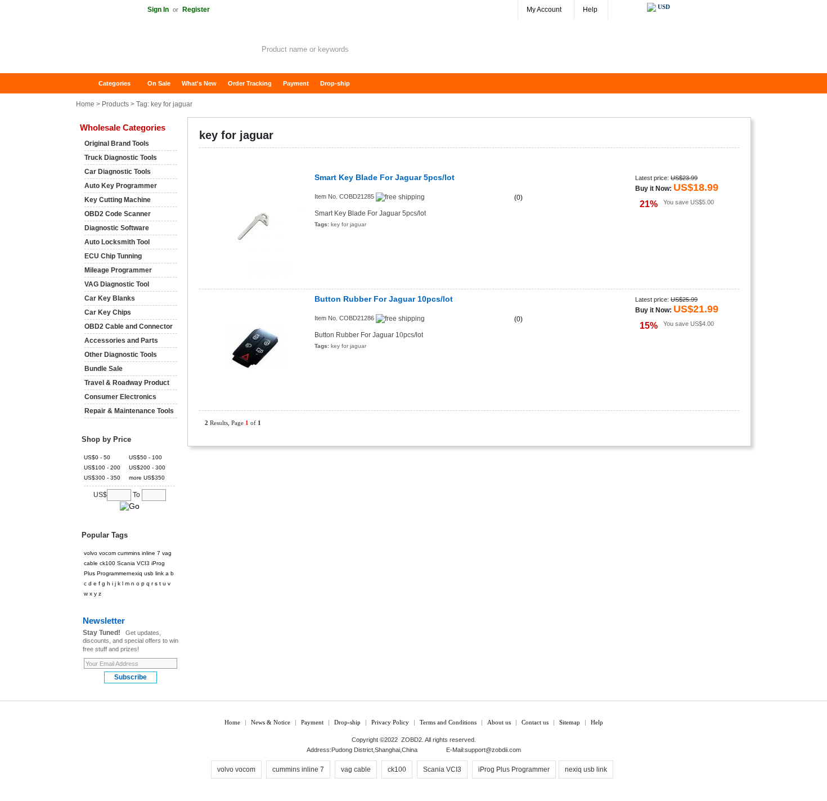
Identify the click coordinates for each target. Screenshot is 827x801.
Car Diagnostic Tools (117, 172)
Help (590, 10)
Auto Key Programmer (120, 186)
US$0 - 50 (97, 457)
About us (499, 722)
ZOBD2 (411, 739)
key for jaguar (348, 224)
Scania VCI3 (133, 563)
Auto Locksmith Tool (117, 242)
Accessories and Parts (121, 340)
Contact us (535, 722)
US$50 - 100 (145, 457)
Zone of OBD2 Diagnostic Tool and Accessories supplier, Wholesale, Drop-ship (166, 50)
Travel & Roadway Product (126, 383)
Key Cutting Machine (117, 200)
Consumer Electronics (120, 397)
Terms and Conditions (448, 722)
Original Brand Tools (116, 143)
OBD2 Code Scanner (117, 214)
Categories (114, 83)
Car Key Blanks (109, 298)
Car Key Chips (107, 312)
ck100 (107, 563)
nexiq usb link (146, 573)
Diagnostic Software (116, 228)
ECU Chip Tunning (113, 256)
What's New (199, 83)
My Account (544, 10)
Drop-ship (335, 83)
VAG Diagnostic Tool (116, 284)
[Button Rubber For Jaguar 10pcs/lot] (254, 347)
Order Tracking (250, 83)
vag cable (356, 769)
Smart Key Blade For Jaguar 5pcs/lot (384, 177)
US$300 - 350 (102, 478)
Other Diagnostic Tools (120, 355)
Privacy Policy (390, 722)
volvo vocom (100, 553)
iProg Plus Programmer (514, 769)
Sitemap (569, 722)
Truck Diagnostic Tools (120, 158)
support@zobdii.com (493, 749)
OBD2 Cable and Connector (128, 326)
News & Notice (270, 722)
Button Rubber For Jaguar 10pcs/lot (383, 299)
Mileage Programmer (118, 270)
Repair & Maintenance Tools (129, 411)
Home (90, 83)
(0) (518, 198)
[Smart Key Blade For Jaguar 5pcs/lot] (254, 226)
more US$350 (147, 478)
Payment (296, 83)
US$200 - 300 (147, 467)
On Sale (158, 83)
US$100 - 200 (102, 467)
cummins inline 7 (139, 553)
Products (115, 104)
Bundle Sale (103, 369)
